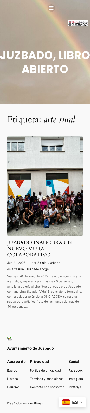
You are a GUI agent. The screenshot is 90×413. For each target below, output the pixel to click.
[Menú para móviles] (51, 8)
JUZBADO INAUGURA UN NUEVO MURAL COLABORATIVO (39, 249)
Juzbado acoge (37, 269)
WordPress (35, 403)
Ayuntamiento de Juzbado (30, 348)
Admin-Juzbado (48, 263)
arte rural (18, 269)
